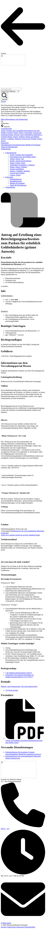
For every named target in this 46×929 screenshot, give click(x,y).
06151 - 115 (5, 829)
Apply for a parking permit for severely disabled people (20, 535)
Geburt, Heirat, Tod (20, 133)
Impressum (20, 927)
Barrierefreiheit (29, 927)
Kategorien (5, 143)
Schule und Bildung (32, 137)
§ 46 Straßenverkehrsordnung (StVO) (18, 673)
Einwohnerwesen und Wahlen (23, 157)
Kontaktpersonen (19, 145)
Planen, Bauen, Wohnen (16, 137)
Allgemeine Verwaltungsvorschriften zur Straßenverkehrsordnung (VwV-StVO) (19, 676)
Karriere (4, 927)
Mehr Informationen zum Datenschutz (14, 119)
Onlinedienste (6, 149)
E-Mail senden (6, 923)
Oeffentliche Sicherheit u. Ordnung (22, 165)
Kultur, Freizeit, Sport (16, 135)
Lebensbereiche (6, 129)
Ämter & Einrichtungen (9, 147)
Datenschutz (11, 927)
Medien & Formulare (33, 145)
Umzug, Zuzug (15, 175)
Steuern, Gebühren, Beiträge (11, 139)
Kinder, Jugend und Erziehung (20, 161)
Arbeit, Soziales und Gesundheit (12, 131)
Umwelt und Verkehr (29, 139)
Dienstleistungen (7, 145)
